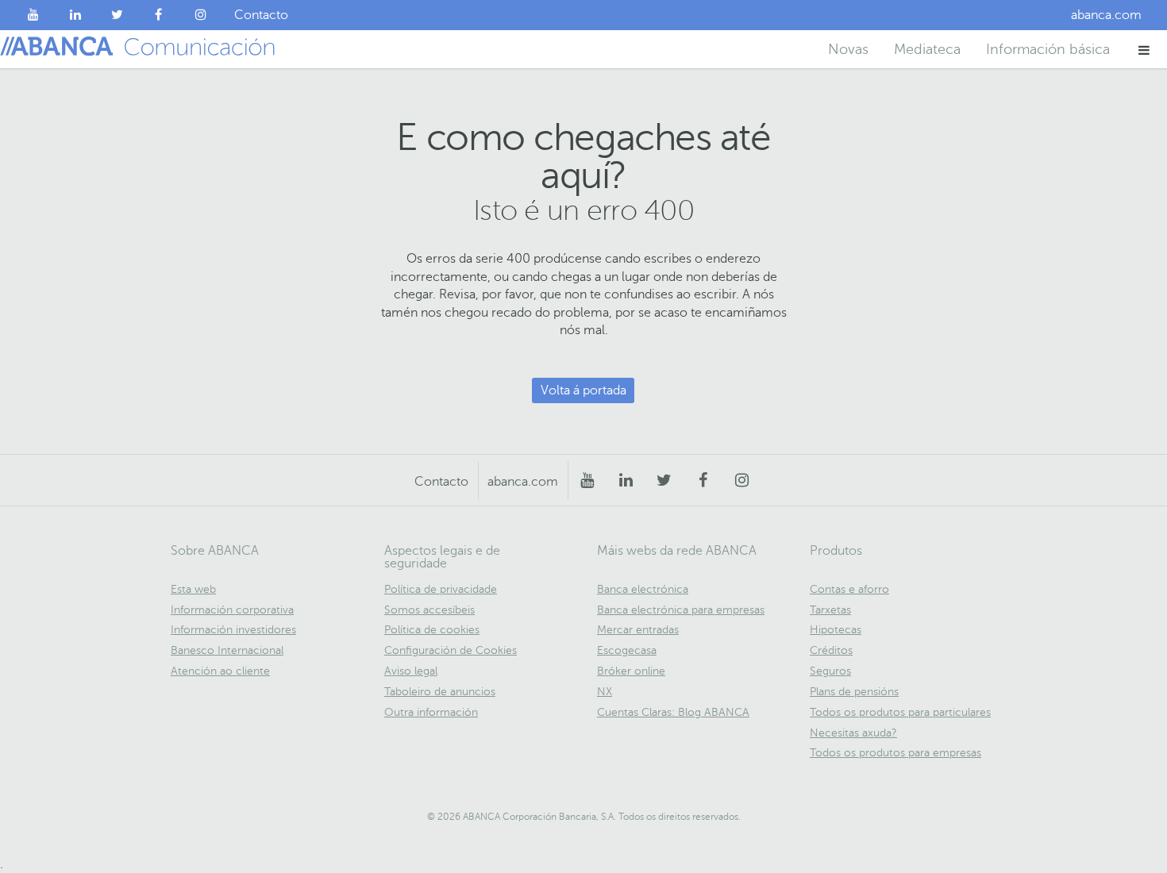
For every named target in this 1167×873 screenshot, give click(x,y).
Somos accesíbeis (429, 610)
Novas (848, 49)
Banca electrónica (642, 589)
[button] (1144, 49)
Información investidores (233, 630)
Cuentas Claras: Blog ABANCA (673, 712)
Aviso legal (410, 671)
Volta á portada (583, 390)
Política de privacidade (440, 589)
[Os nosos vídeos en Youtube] (34, 15)
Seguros (830, 671)
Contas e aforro (849, 589)
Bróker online (631, 671)
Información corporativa (232, 610)
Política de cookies (432, 630)
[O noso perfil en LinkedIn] (76, 15)
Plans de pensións (854, 692)
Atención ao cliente (220, 671)
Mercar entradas (638, 630)
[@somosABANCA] (117, 15)
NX (604, 692)
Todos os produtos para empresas (895, 753)
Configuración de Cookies (450, 650)
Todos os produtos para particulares (900, 712)
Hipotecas (835, 630)
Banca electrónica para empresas (681, 610)
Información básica (1048, 49)
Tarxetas (830, 610)
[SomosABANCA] (159, 15)
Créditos (831, 650)
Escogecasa (627, 650)
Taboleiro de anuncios (439, 692)
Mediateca (927, 49)
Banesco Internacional (227, 650)
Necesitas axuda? (853, 733)
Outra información (431, 712)
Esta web (193, 589)
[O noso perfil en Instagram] (200, 15)
